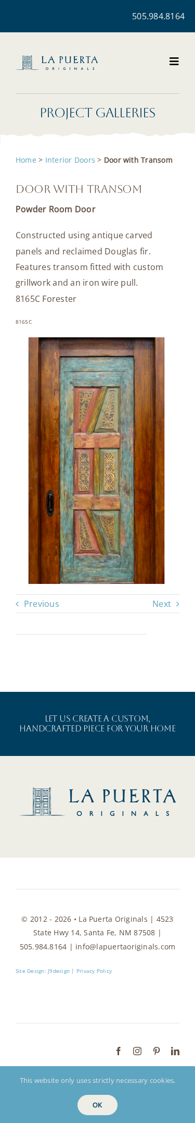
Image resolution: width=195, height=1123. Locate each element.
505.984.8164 (158, 16)
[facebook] (118, 1051)
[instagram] (137, 1051)
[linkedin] (175, 1051)
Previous (41, 603)
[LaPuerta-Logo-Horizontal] (57, 59)
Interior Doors (70, 160)
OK (97, 1104)
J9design (59, 970)
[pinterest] (156, 1051)
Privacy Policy (94, 970)
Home (26, 160)
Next (161, 603)
